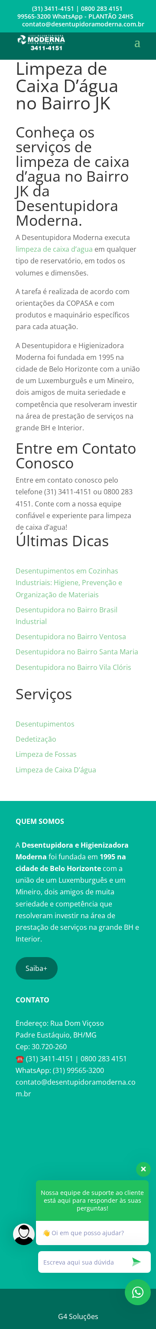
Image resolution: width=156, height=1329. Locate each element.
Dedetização (36, 739)
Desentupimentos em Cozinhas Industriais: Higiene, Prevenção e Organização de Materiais (69, 582)
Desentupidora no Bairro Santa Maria (77, 651)
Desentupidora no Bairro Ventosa (71, 636)
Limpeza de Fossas (46, 754)
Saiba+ (36, 968)
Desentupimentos (45, 724)
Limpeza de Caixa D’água (56, 770)
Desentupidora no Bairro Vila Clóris (73, 667)
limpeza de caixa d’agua (54, 249)
